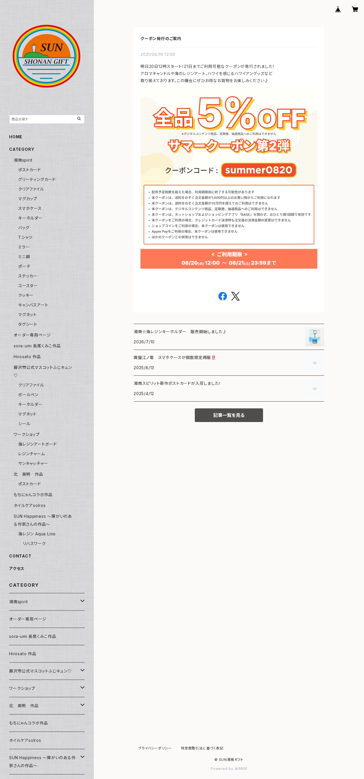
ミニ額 (24, 256)
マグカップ (27, 198)
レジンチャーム (31, 453)
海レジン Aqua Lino (37, 533)
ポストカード (29, 169)
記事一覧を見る (229, 415)
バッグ (23, 227)
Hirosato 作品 (27, 356)
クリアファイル (31, 189)
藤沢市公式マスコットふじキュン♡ (40, 671)
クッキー (26, 295)
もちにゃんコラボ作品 (33, 494)
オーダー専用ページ (32, 335)
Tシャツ (25, 237)
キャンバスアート (33, 304)
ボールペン (28, 394)
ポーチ (24, 266)
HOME (15, 136)
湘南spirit (23, 160)
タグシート (27, 324)
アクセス (16, 568)
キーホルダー (30, 218)
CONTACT (20, 556)
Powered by (223, 769)
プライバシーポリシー (155, 748)
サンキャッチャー (33, 463)
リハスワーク (34, 543)
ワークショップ (27, 434)
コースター (28, 285)
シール (24, 423)
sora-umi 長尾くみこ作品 (37, 345)
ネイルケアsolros (30, 505)
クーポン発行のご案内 (160, 38)
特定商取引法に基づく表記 (202, 748)
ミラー (24, 247)
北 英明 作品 (28, 474)
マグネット (27, 314)
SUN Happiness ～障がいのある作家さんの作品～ (42, 761)
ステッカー (28, 275)
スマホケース (30, 208)
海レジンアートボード (37, 444)
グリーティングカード (37, 179)
